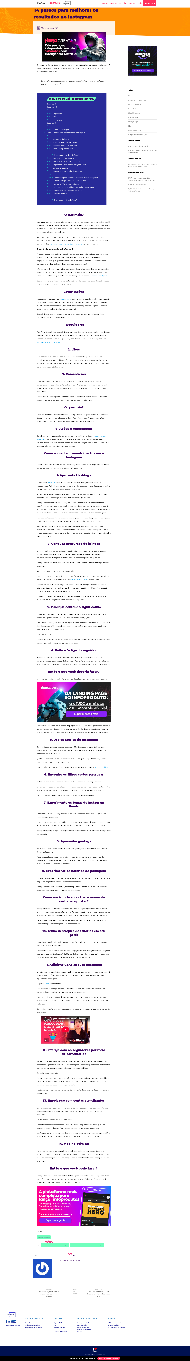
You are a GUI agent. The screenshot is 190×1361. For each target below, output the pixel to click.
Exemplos (104, 3)
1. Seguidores (57, 113)
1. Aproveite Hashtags (60, 139)
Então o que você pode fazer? (65, 200)
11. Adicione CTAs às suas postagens (65, 184)
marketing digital (99, 276)
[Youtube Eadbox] (12, 1322)
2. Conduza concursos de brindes (64, 142)
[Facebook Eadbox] (7, 1322)
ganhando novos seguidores (49, 342)
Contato (132, 3)
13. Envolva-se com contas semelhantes (67, 190)
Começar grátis (149, 3)
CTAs (47, 984)
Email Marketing (134, 113)
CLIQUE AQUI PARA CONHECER (108, 1358)
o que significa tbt (103, 767)
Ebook (131, 126)
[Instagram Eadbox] (9, 1322)
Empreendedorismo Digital (138, 135)
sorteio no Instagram (79, 580)
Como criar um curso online (138, 96)
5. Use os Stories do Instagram (63, 158)
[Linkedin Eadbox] (14, 1322)
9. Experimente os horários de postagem (67, 171)
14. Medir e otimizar (59, 193)
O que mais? (51, 104)
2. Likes (54, 116)
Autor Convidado (70, 1260)
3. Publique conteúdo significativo (64, 145)
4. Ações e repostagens (60, 129)
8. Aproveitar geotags (60, 168)
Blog (125, 3)
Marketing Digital (135, 130)
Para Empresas (115, 3)
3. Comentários (57, 120)
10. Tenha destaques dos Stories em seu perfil (69, 181)
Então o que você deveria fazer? (66, 155)
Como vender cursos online (138, 100)
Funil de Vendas (134, 109)
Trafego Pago (133, 122)
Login (140, 3)
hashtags (52, 483)
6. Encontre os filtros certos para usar (66, 161)
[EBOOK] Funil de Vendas (137, 184)
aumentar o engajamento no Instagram (67, 244)
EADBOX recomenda (44, 1237)
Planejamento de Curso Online (139, 146)
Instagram (100, 1245)
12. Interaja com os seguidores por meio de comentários (73, 187)
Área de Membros (135, 104)
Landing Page (133, 117)
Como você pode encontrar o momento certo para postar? (76, 177)
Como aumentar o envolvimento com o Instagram (66, 132)
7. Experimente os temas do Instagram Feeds (69, 165)
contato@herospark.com (13, 1325)
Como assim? (52, 107)
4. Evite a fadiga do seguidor (62, 149)
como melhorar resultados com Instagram (83, 1245)
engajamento (65, 299)
